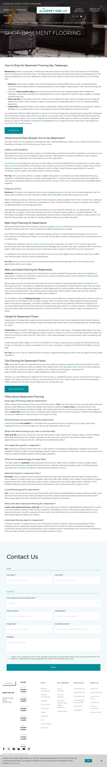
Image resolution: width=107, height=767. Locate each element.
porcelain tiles (75, 367)
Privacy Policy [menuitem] (95, 712)
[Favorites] (77, 16)
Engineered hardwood (14, 426)
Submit (53, 667)
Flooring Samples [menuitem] (60, 696)
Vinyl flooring (15, 166)
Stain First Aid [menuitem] (79, 692)
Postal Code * (11, 624)
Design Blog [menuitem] (62, 711)
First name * (11, 575)
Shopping (35, 23)
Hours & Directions (79, 10)
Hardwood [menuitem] (45, 708)
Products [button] (7, 10)
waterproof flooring (30, 404)
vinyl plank (50, 227)
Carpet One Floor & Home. (18, 754)
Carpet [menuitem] (43, 712)
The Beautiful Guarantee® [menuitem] (79, 701)
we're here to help (33, 118)
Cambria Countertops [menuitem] (45, 696)
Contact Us (14, 130)
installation (89, 283)
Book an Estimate (16, 389)
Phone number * (13, 611)
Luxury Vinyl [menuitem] (45, 705)
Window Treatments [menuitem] (45, 690)
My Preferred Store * (62, 624)
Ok (88, 761)
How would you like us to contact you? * (21, 598)
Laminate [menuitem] (44, 716)
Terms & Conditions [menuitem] (94, 707)
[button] (73, 16)
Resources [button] (21, 10)
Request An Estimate (95, 10)
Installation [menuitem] (78, 710)
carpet (32, 320)
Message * (10, 637)
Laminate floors (11, 163)
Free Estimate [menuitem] (46, 724)
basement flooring (63, 192)
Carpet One (9, 23)
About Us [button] (7, 15)
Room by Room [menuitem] (96, 692)
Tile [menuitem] (42, 720)
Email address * (60, 611)
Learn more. (14, 763)
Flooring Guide (22, 23)
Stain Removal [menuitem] (79, 689)
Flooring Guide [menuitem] (79, 696)
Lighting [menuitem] (44, 701)
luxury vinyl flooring (41, 244)
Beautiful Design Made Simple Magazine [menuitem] (62, 704)
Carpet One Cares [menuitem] (94, 697)
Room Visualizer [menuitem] (61, 690)
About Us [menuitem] (93, 689)
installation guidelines (27, 468)
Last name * (59, 575)
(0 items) (81, 16)
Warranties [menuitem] (78, 706)
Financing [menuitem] (44, 728)
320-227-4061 (36, 4)
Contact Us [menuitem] (94, 702)
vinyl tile (62, 227)
